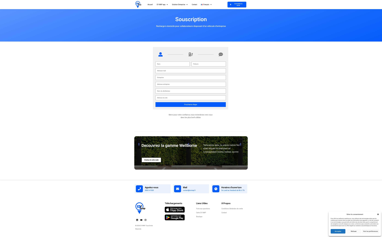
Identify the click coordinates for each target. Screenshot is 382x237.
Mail (185, 187)
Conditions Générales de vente (232, 209)
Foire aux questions (203, 209)
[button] (378, 214)
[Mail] (177, 188)
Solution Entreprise (178, 4)
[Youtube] (141, 220)
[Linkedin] (137, 220)
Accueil (150, 4)
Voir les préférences (370, 231)
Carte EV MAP (201, 213)
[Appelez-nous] (139, 188)
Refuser (354, 231)
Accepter (338, 231)
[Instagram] (145, 220)
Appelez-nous (151, 187)
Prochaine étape (190, 104)
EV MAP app (161, 4)
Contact (194, 4)
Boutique (199, 217)
